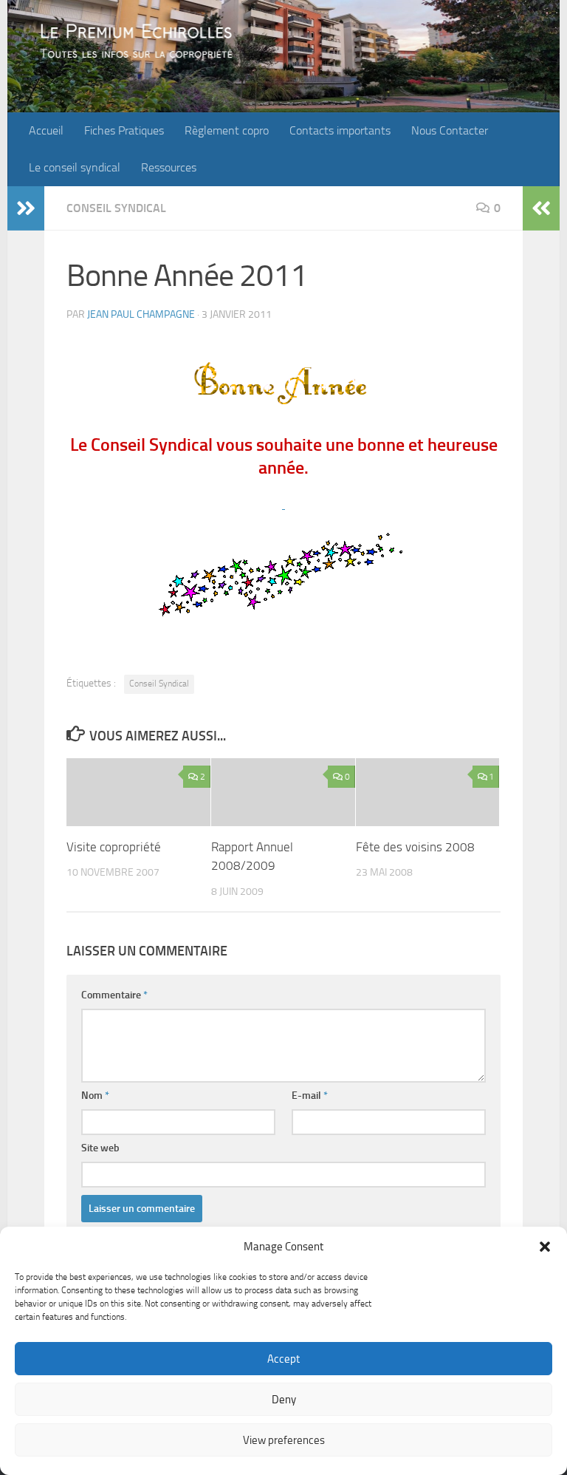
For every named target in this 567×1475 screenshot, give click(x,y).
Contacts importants (340, 130)
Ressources (168, 167)
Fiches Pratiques (124, 130)
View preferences (284, 1440)
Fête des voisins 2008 (415, 846)
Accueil (46, 130)
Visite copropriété (113, 846)
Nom (95, 1095)
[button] (544, 1246)
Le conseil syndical (74, 167)
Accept (283, 1359)
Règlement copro (227, 130)
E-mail (310, 1095)
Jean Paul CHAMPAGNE (141, 314)
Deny (284, 1399)
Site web (100, 1148)
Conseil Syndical (116, 208)
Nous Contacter (449, 130)
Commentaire (114, 995)
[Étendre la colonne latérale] (25, 208)
